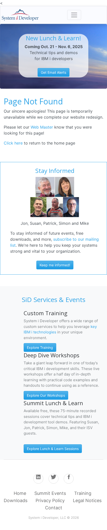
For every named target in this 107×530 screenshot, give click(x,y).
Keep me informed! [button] (55, 265)
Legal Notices (87, 500)
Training (82, 493)
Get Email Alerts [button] (53, 72)
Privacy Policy (50, 500)
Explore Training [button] (40, 347)
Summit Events (50, 493)
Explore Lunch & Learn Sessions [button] (53, 449)
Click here (13, 143)
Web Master (42, 127)
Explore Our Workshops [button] (46, 395)
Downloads (15, 500)
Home (20, 493)
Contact (53, 507)
